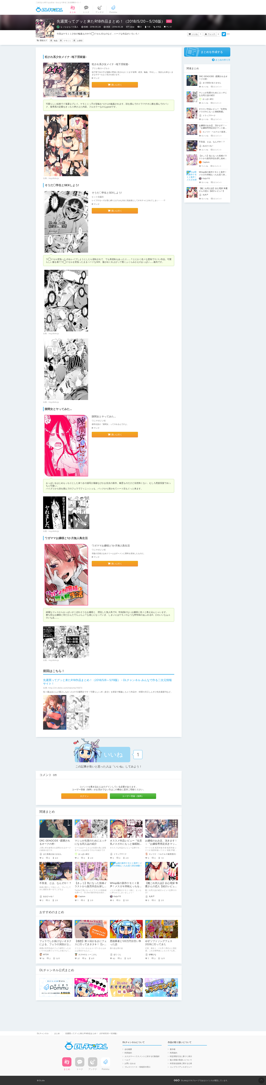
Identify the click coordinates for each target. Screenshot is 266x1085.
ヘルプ (127, 1060)
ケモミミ (67, 40)
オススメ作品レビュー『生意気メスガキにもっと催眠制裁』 (126, 844)
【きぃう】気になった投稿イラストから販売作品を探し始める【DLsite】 (91, 886)
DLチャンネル (49, 9)
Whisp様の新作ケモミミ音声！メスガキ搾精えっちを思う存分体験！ (126, 886)
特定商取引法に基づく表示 (181, 1056)
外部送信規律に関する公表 (181, 1063)
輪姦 (56, 40)
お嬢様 (80, 40)
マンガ (169, 27)
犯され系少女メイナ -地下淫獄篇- (110, 64)
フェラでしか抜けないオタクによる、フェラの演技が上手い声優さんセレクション (55, 944)
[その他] (228, 34)
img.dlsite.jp (54, 178)
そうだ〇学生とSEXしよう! (107, 192)
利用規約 (128, 1053)
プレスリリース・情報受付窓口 (137, 1067)
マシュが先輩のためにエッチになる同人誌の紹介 (91, 842)
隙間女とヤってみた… (104, 416)
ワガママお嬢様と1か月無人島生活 (111, 545)
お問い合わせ (130, 1063)
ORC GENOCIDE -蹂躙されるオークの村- (54, 842)
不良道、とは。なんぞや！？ (55, 883)
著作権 (172, 1049)
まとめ (57, 1033)
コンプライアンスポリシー (181, 1067)
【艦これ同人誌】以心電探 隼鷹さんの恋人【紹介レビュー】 (161, 886)
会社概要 (128, 1049)
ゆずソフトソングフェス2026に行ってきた (158, 942)
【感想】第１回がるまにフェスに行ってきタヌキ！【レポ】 (91, 944)
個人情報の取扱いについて (181, 1060)
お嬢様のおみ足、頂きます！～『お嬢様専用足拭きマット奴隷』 (161, 844)
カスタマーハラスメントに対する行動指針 (142, 1056)
